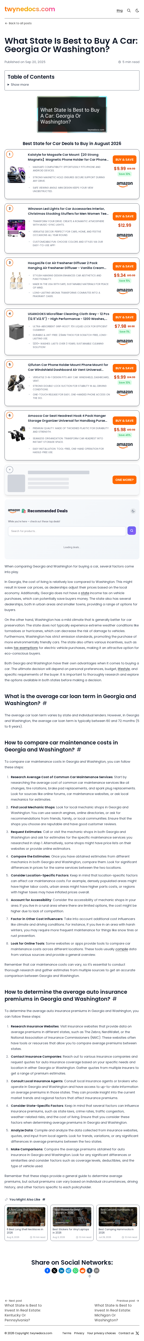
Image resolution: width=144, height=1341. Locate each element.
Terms (66, 1333)
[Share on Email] (96, 1270)
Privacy (79, 1333)
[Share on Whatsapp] (75, 1270)
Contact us (126, 1333)
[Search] (129, 10)
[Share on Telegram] (68, 1270)
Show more (20, 84)
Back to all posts (20, 23)
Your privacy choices (101, 1333)
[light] (137, 10)
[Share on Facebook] (47, 1270)
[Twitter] (137, 1333)
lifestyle (124, 669)
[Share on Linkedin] (61, 1270)
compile (121, 949)
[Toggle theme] (133, 511)
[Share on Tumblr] (89, 1270)
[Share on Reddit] (82, 1270)
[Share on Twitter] (54, 1270)
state (85, 593)
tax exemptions (26, 648)
